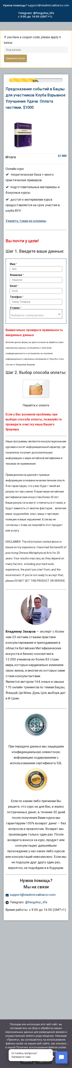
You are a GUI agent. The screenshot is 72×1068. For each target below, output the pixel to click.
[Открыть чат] (61, 1057)
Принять (27, 1061)
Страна (15, 307)
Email (14, 286)
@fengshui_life (43, 13)
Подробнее (43, 1061)
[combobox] (36, 313)
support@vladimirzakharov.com (48, 5)
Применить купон (15, 58)
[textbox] (36, 314)
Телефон (16, 297)
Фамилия (17, 275)
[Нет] (67, 1044)
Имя (13, 264)
